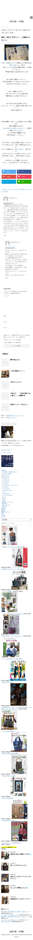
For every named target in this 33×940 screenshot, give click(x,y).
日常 (30, 189)
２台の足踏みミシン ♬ (17, 371)
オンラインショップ (6, 452)
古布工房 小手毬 (16, 21)
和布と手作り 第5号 (8, 682)
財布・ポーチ (6, 505)
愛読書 (3, 510)
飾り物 (6, 191)
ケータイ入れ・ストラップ (9, 485)
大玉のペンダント (16, 382)
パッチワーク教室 (6, 473)
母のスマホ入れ (5, 921)
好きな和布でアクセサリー (10, 820)
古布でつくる (17, 189)
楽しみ (2, 191)
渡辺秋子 (22, 920)
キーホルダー (6, 481)
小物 (3, 500)
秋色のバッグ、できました (19, 404)
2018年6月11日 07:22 (10, 247)
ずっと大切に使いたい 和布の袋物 (12, 658)
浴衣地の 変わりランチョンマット (15, 415)
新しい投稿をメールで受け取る (13, 342)
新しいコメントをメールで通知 (13, 339)
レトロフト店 (5, 475)
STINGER (16, 936)
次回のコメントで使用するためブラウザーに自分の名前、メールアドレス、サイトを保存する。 (16, 336)
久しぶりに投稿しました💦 (19, 887)
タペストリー (6, 488)
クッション (5, 483)
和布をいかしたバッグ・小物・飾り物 (13, 546)
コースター (5, 486)
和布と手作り (19, 149)
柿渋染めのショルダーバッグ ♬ (20, 899)
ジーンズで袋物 (6, 591)
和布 (9, 424)
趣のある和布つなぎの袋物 (10, 753)
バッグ (4, 491)
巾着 (14, 424)
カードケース (6, 480)
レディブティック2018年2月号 (11, 842)
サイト (5, 327)
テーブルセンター (7, 490)
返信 (5, 235)
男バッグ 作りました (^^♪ (18, 865)
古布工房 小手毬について (9, 471)
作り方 (4, 498)
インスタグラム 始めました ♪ (9, 915)
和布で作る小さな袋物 (8, 776)
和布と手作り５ (14, 65)
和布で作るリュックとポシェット (12, 636)
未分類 (3, 515)
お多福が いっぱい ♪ (11, 417)
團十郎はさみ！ (15, 359)
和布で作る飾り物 (7, 798)
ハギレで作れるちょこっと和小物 (12, 613)
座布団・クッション (8, 501)
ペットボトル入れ (7, 495)
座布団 (3, 508)
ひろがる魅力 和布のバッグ (10, 731)
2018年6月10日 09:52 (8, 202)
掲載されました (25, 189)
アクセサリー (10, 189)
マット (4, 496)
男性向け (4, 503)
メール (5, 321)
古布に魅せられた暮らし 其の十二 (13, 128)
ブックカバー (6, 493)
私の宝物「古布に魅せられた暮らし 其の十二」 (14, 911)
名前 (5, 316)
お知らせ (5, 189)
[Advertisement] (16, 8)
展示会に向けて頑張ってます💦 (20, 854)
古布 (4, 424)
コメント (7, 296)
